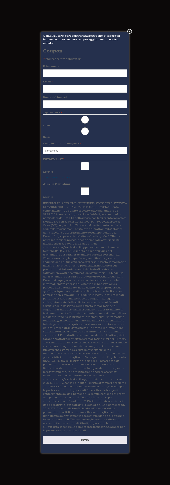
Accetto (48, 171)
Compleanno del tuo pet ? (62, 143)
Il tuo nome (52, 66)
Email (48, 81)
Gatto (46, 137)
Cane (46, 125)
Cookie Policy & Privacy (56, 177)
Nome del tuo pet (56, 97)
